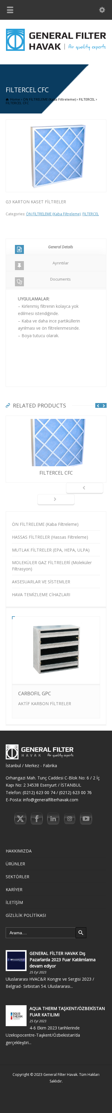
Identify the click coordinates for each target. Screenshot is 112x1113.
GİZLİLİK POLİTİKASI (26, 915)
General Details (60, 246)
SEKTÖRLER (17, 876)
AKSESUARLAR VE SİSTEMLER (41, 581)
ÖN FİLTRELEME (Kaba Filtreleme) (53, 213)
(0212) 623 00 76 (75, 792)
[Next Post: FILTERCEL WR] (56, 499)
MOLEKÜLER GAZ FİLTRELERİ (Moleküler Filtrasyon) (52, 566)
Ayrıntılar (61, 263)
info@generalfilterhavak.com (50, 799)
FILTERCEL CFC (56, 473)
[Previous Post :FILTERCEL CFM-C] (84, 488)
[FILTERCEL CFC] (56, 419)
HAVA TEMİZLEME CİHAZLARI (41, 594)
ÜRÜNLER (15, 864)
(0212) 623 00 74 (39, 792)
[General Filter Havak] (56, 51)
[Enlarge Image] (56, 123)
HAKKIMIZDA (19, 851)
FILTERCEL (90, 213)
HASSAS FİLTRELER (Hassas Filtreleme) (50, 537)
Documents (60, 279)
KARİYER (14, 889)
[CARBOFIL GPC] (56, 674)
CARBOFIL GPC (34, 693)
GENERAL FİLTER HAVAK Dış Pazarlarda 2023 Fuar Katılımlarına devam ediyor (63, 959)
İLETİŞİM (14, 902)
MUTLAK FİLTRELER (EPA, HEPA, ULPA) (51, 550)
